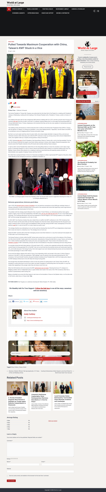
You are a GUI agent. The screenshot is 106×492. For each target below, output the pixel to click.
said (14, 225)
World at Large (15, 2)
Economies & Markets (18, 13)
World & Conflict (17, 9)
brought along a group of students (25, 205)
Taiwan (21, 367)
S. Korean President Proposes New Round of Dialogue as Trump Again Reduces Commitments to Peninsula (17, 401)
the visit (19, 140)
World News (11, 41)
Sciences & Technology (78, 9)
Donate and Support (47, 13)
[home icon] (9, 9)
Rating (9, 458)
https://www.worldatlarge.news (35, 320)
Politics (16, 367)
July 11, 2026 (88, 203)
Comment (10, 440)
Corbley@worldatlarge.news (34, 317)
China (12, 367)
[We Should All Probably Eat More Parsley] (87, 149)
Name (9, 461)
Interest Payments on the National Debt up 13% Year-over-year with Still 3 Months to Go (87, 127)
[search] (98, 11)
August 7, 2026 (89, 166)
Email (43, 461)
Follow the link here (42, 288)
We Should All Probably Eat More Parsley (87, 163)
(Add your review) (52, 421)
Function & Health (47, 9)
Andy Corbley (17, 107)
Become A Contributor (62, 13)
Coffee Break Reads (33, 13)
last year (15, 121)
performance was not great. (42, 268)
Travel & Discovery (32, 9)
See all (96, 101)
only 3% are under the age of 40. (49, 213)
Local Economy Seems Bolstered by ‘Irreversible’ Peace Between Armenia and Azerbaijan (63, 398)
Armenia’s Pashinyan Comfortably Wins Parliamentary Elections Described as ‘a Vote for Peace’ (39, 398)
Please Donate (87, 67)
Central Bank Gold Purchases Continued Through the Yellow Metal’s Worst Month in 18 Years (87, 198)
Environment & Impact (62, 9)
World (24, 367)
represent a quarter (13, 242)
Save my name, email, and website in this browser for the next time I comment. (29, 475)
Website (9, 468)
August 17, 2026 (89, 132)
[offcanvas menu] (94, 11)
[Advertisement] (53, 26)
